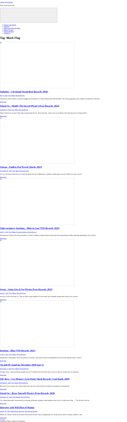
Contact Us (7, 33)
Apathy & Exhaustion (6, 2)
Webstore (6, 26)
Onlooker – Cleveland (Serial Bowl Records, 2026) (24, 91)
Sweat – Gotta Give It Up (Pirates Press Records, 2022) (26, 289)
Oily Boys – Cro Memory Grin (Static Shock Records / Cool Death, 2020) (35, 379)
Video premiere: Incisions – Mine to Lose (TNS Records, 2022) (30, 228)
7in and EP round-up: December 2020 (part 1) (22, 365)
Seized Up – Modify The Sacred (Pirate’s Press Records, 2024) (29, 106)
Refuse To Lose (8, 30)
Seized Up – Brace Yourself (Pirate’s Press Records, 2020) (27, 393)
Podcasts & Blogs (9, 31)
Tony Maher (11, 95)
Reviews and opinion (10, 25)
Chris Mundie (16, 397)
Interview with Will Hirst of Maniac (17, 407)
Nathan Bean (14, 411)
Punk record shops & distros (12, 28)
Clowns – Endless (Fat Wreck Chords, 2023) (21, 167)
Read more (3, 102)
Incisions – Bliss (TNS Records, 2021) (17, 350)
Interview (21, 411)
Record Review (20, 95)
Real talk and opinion (31, 411)
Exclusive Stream (21, 232)
